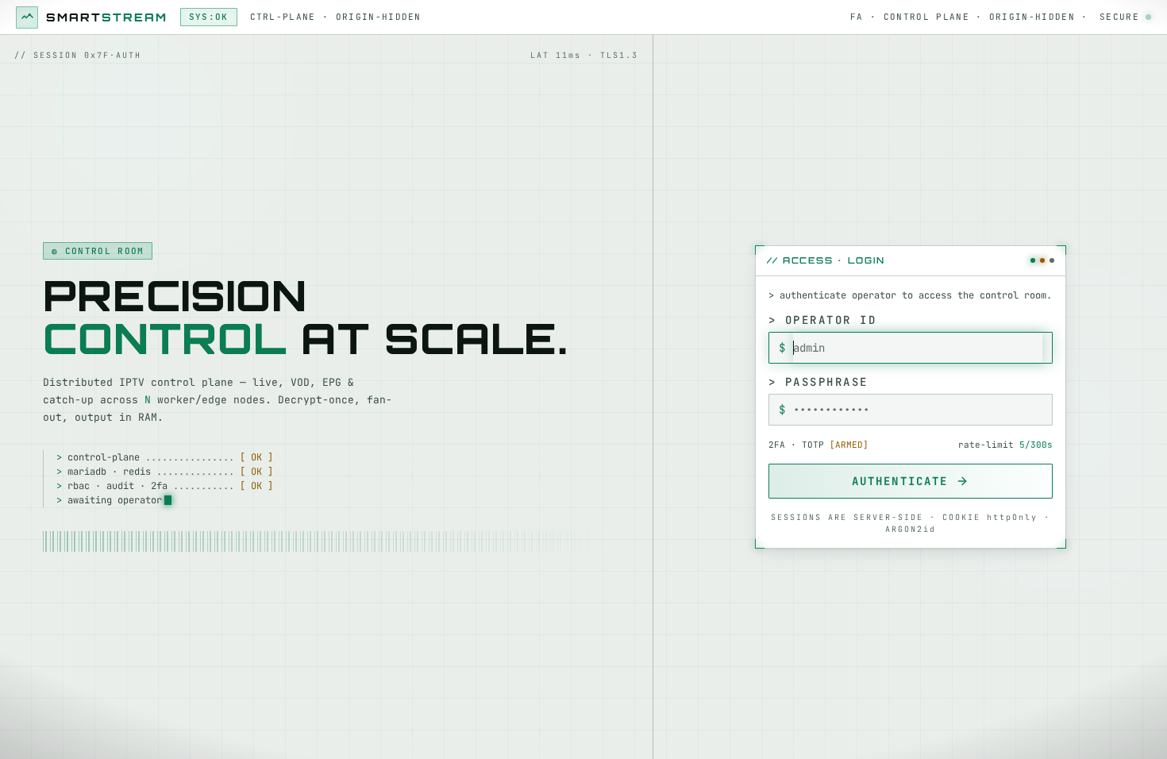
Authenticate (900, 481)
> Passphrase (818, 381)
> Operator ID (822, 320)
